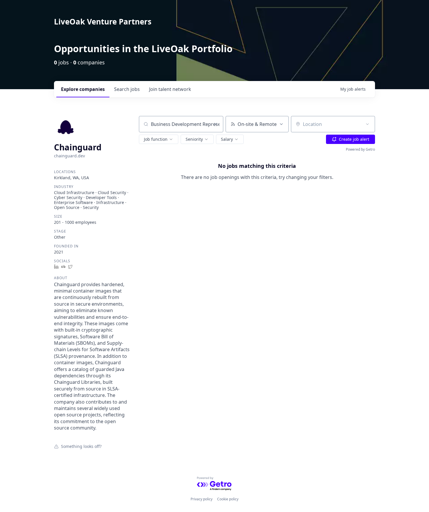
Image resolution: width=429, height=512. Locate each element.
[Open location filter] (367, 124)
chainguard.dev (69, 155)
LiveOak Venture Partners (102, 21)
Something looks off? (81, 446)
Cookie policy (227, 499)
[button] (158, 139)
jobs (127, 89)
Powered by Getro (360, 149)
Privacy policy (201, 499)
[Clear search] (215, 124)
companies (83, 89)
